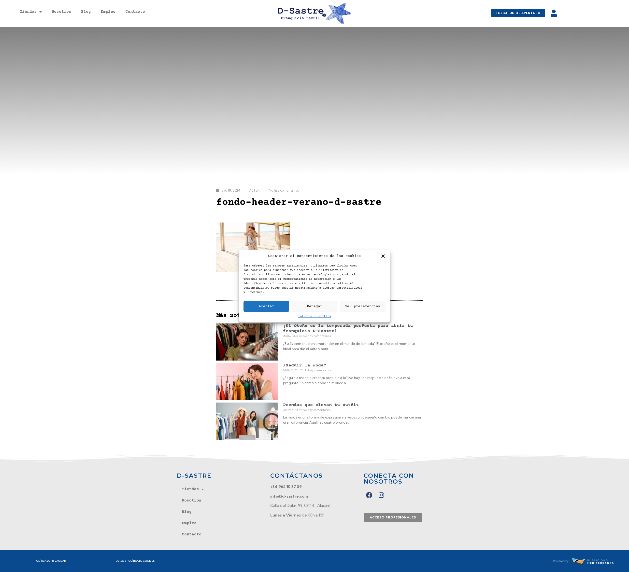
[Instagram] (381, 495)
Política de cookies (314, 316)
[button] (383, 256)
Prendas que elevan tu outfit (321, 405)
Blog (86, 12)
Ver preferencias (362, 306)
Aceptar (266, 306)
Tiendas (28, 12)
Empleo (108, 12)
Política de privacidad (50, 560)
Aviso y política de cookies (135, 560)
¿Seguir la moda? (304, 365)
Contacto (135, 12)
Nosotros (61, 12)
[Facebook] (369, 495)
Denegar (314, 306)
